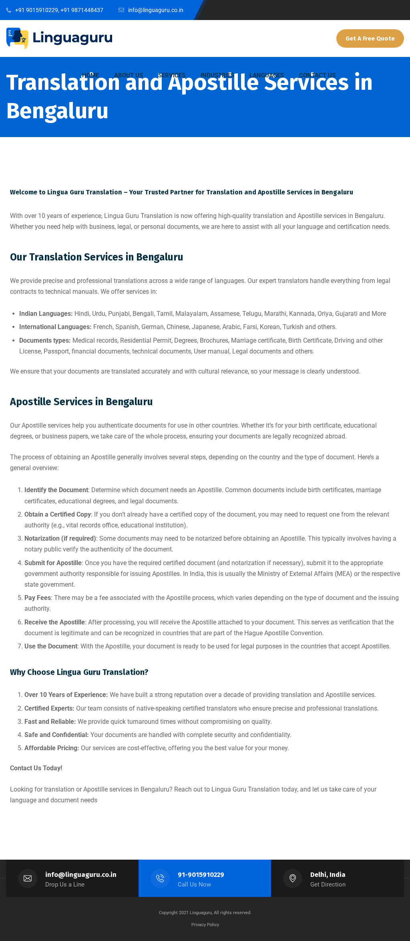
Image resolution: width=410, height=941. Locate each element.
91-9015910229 (201, 874)
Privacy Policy (205, 924)
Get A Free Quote (370, 38)
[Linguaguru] (59, 38)
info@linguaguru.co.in (81, 874)
